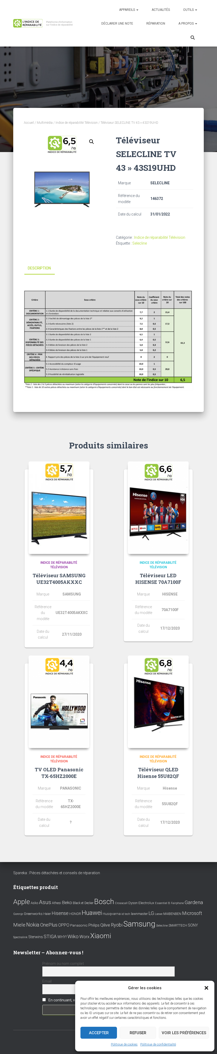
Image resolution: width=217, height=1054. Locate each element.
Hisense (60, 913)
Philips (94, 925)
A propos (186, 23)
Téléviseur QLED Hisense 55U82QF (158, 772)
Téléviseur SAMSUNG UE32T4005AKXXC (59, 578)
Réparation (155, 23)
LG (151, 913)
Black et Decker (83, 903)
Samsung (139, 923)
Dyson (133, 903)
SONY (193, 925)
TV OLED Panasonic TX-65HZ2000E (59, 772)
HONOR (75, 914)
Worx (84, 936)
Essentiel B (162, 903)
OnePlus (48, 925)
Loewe (158, 914)
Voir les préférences (184, 1032)
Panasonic (79, 925)
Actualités (161, 10)
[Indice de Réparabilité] (44, 23)
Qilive (105, 925)
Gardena (194, 902)
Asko (34, 903)
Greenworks (33, 913)
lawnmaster (139, 914)
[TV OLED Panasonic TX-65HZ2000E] (59, 702)
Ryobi (117, 925)
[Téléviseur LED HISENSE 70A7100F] (158, 507)
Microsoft (192, 913)
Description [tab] (39, 268)
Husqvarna (112, 913)
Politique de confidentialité (158, 1044)
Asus (45, 902)
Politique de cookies (124, 1044)
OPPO (63, 925)
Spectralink (20, 937)
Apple (21, 902)
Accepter (99, 1032)
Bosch (104, 901)
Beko (67, 902)
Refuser (138, 1032)
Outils (189, 10)
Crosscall (121, 903)
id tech (125, 914)
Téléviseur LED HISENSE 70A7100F (158, 578)
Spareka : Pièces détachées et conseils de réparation (56, 873)
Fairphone (177, 903)
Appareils (127, 10)
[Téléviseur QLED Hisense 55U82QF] (158, 702)
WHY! (62, 937)
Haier (47, 914)
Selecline (139, 243)
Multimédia (45, 123)
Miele (19, 925)
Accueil (29, 123)
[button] (206, 988)
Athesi (56, 903)
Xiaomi (100, 936)
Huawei (92, 912)
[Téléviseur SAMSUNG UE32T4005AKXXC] (59, 507)
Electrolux (146, 903)
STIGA (50, 936)
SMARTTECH (178, 925)
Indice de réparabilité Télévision (77, 123)
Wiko (73, 936)
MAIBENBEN (172, 914)
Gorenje (18, 914)
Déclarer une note (117, 23)
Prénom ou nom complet (63, 963)
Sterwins (35, 937)
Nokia (32, 925)
